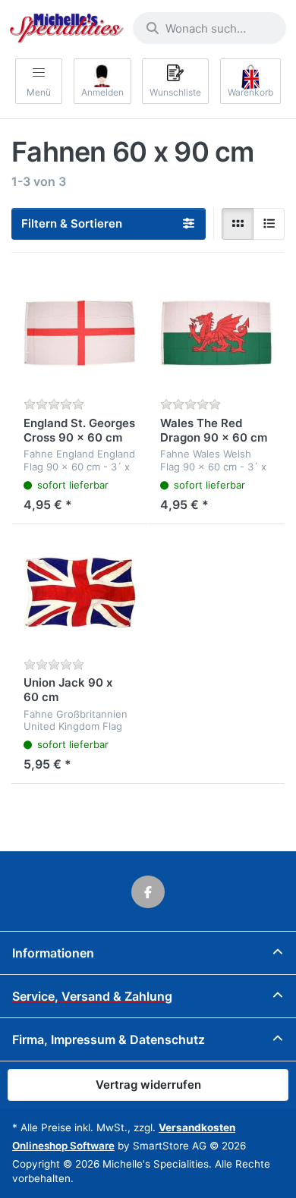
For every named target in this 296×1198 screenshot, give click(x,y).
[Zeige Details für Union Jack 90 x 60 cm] (80, 592)
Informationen (53, 953)
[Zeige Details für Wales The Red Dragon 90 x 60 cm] (216, 333)
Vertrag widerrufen (148, 1084)
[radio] (237, 224)
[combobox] (209, 28)
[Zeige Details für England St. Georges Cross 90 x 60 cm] (80, 333)
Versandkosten (197, 1127)
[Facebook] (148, 892)
